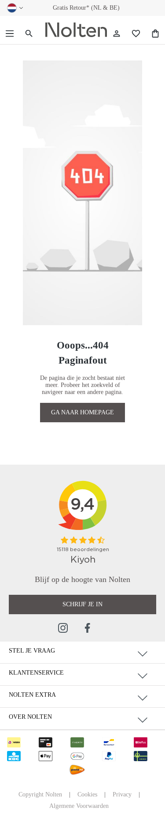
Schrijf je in (82, 604)
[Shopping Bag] (155, 34)
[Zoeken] (29, 34)
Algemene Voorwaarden (79, 806)
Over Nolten (30, 716)
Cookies (87, 794)
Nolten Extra (32, 694)
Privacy (122, 794)
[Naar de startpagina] (76, 30)
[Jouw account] (116, 34)
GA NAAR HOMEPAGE (82, 412)
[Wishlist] (136, 34)
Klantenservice (36, 672)
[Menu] (9, 34)
